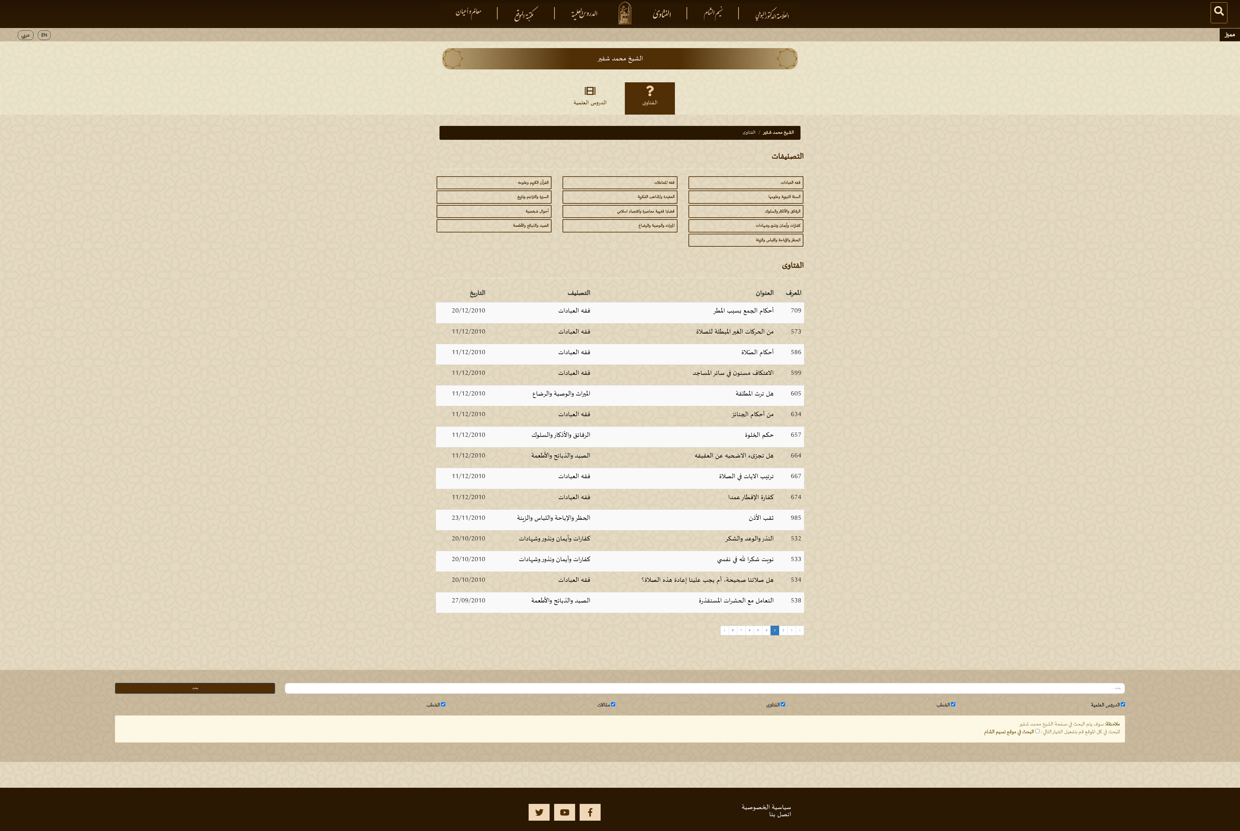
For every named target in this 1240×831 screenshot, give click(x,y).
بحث (195, 688)
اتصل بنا (780, 814)
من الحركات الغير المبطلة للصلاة (735, 332)
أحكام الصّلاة (757, 352)
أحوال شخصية (537, 211)
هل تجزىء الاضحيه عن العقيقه (734, 456)
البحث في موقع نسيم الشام (1009, 731)
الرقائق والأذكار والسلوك (783, 211)
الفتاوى (650, 103)
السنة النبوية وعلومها (785, 196)
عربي (25, 35)
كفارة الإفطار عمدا (751, 497)
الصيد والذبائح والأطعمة (531, 225)
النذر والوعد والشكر (749, 539)
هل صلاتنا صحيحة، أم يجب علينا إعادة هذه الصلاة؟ (708, 580)
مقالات (603, 705)
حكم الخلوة (759, 435)
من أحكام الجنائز (752, 414)
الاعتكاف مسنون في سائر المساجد (733, 373)
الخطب (943, 705)
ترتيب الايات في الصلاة (746, 476)
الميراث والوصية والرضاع (657, 225)
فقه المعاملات (664, 182)
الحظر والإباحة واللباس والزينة (778, 240)
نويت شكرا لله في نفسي (745, 559)
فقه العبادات (791, 182)
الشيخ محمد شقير (778, 132)
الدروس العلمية (590, 103)
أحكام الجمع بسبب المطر (743, 311)
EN (44, 35)
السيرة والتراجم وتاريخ (533, 196)
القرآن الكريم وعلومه (533, 182)
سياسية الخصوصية (766, 807)
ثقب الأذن (761, 518)
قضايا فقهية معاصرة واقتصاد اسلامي (646, 211)
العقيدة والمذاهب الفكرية (656, 196)
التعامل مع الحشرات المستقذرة (736, 601)
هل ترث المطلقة (755, 394)
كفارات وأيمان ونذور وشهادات (778, 225)
